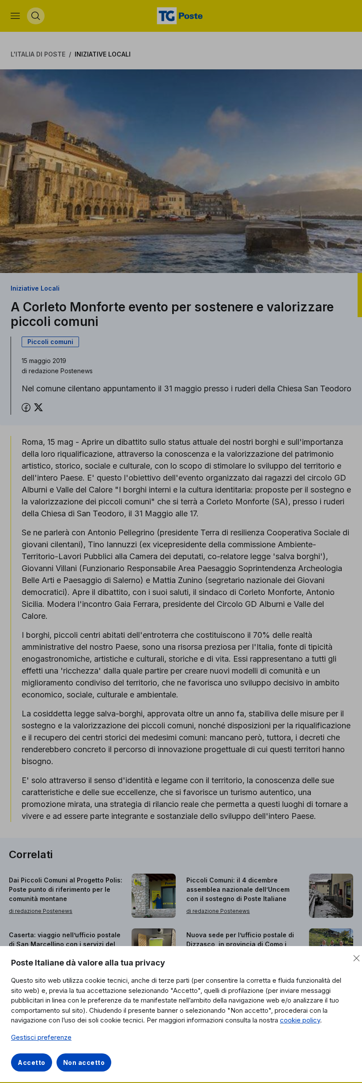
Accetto (31, 1062)
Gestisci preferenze (41, 1037)
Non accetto (84, 1062)
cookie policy (300, 1020)
